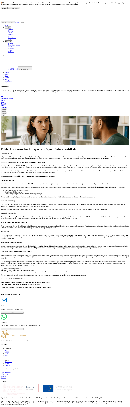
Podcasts (11, 48)
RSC (9, 39)
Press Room (12, 38)
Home (6, 25)
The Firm (4, 22)
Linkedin (7, 365)
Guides (10, 43)
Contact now (8, 362)
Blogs (10, 46)
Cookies (3, 376)
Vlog (6, 353)
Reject (17, 8)
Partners (10, 34)
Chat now (12, 329)
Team (10, 33)
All (5, 350)
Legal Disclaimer (6, 372)
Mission (10, 29)
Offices (10, 36)
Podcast (7, 352)
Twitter (7, 363)
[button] (23, 22)
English (4, 111)
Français (4, 113)
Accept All (11, 8)
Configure (4, 8)
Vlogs (10, 50)
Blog (6, 355)
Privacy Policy (5, 374)
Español (4, 109)
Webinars (11, 52)
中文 (3, 115)
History (10, 31)
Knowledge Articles (14, 45)
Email (12, 312)
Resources (11, 22)
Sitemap (3, 378)
